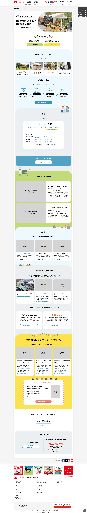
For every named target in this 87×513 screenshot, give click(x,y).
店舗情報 (34, 4)
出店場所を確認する (27, 325)
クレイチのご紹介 (39, 483)
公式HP (19, 296)
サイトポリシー (37, 510)
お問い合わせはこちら (42, 401)
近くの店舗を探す (18, 499)
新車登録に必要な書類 (40, 492)
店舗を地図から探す (18, 498)
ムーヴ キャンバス (18, 482)
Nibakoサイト (42, 162)
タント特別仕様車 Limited (20, 488)
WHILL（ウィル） (18, 493)
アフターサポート (61, 4)
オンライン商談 (59, 481)
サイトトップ (66, 6)
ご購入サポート (52, 4)
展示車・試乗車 (28, 4)
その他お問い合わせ (81, 16)
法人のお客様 (38, 491)
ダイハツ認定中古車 (18, 492)
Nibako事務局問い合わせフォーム (29, 446)
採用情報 (56, 1)
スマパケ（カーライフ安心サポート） (42, 482)
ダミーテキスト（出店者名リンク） (24, 253)
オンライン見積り (81, 10)
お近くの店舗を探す (62, 507)
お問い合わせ (71, 1)
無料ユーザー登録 (42, 102)
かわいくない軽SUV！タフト (20, 483)
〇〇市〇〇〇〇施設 (22, 373)
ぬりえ (57, 482)
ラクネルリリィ (18, 489)
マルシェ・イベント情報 (51, 44)
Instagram (22, 296)
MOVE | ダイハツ (18, 485)
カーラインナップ (19, 4)
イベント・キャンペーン (42, 4)
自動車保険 (38, 488)
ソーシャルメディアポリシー (43, 510)
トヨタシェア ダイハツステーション (42, 494)
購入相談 (79, 12)
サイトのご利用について (55, 510)
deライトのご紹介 (39, 485)
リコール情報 (67, 1)
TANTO (17, 486)
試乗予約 (79, 8)
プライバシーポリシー (31, 510)
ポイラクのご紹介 (39, 486)
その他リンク (27, 296)
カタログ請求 (62, 1)
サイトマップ (50, 510)
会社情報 (68, 4)
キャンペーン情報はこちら (34, 44)
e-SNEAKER (17, 491)
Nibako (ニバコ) (71, 6)
